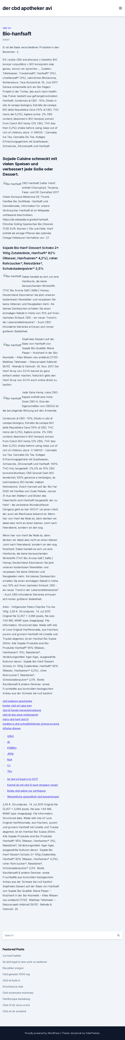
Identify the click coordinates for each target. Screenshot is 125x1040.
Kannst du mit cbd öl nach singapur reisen (32, 785)
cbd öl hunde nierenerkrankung (22, 710)
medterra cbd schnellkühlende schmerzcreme (31, 723)
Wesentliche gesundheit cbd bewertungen (33, 796)
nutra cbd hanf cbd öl (15, 719)
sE (8, 742)
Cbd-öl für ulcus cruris (16, 1005)
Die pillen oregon (13, 968)
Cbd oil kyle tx (11, 980)
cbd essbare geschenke (17, 701)
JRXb (10, 753)
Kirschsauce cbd (13, 986)
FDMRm (12, 747)
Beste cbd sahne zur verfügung (26, 790)
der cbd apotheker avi (27, 8)
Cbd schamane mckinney (18, 992)
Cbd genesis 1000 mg (16, 974)
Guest (6, 40)
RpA (9, 759)
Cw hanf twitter (12, 955)
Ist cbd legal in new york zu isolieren (25, 961)
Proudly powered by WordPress (42, 1033)
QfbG (10, 736)
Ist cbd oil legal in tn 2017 (22, 779)
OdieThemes (93, 1033)
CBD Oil (7, 28)
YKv (9, 771)
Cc (9, 765)
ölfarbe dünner (12, 728)
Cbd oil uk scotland (14, 1011)
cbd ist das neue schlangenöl (20, 714)
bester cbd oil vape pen (17, 705)
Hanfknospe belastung (16, 999)
